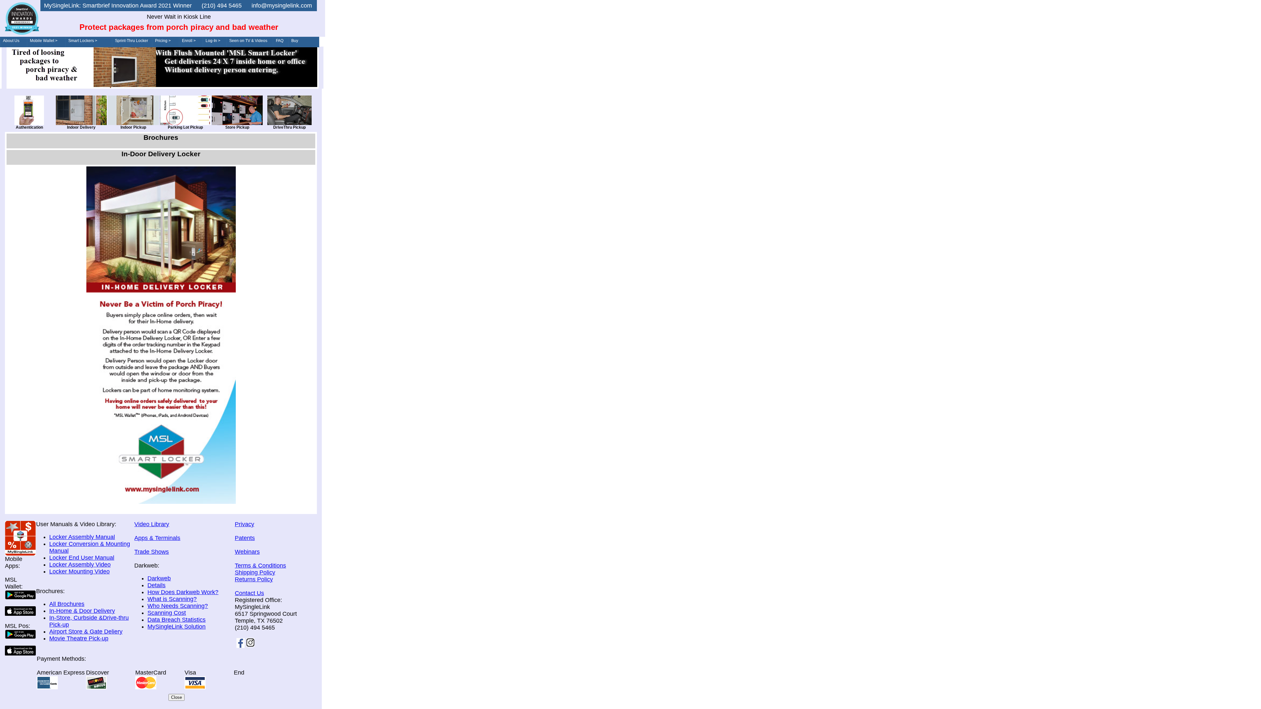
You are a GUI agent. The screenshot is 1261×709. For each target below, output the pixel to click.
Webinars (247, 551)
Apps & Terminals (157, 538)
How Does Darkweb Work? (182, 592)
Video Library (151, 524)
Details (156, 585)
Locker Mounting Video (79, 571)
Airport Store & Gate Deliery (85, 631)
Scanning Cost (166, 613)
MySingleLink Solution (176, 626)
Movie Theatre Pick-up (78, 638)
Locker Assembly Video (80, 564)
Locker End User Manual (81, 557)
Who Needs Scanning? (177, 606)
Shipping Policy (255, 572)
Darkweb (159, 578)
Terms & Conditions (260, 565)
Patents (245, 538)
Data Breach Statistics (176, 619)
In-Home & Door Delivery (82, 611)
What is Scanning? (172, 599)
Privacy (244, 524)
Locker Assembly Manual (82, 537)
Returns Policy (254, 579)
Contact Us (249, 593)
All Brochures (66, 604)
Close (176, 697)
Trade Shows (151, 551)
